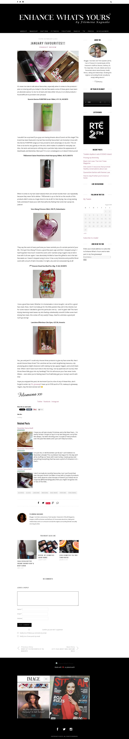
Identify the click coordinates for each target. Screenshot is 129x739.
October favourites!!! (24, 469)
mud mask (54, 492)
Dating (44, 31)
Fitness (55, 31)
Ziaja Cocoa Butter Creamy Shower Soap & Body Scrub (25, 563)
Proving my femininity (91, 158)
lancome (36, 492)
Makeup (34, 31)
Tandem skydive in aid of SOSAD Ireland (97, 154)
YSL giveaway (35, 384)
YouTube (66, 31)
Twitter (40, 401)
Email (19, 614)
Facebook (47, 401)
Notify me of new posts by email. (30, 636)
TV (84, 31)
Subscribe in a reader (90, 238)
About (23, 31)
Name (19, 609)
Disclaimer (103, 31)
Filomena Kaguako (36, 514)
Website (19, 618)
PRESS (91, 31)
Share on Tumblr (29, 409)
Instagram (55, 401)
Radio (77, 31)
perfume (63, 492)
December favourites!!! (25, 428)
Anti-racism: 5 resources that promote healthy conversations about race (96, 168)
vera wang (72, 492)
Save (49, 503)
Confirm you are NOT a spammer (52, 630)
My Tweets (87, 199)
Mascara (45, 492)
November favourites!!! (25, 449)
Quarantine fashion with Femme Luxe (96, 172)
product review (47, 47)
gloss (28, 492)
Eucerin (21, 492)
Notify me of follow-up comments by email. (33, 633)
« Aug (84, 233)
